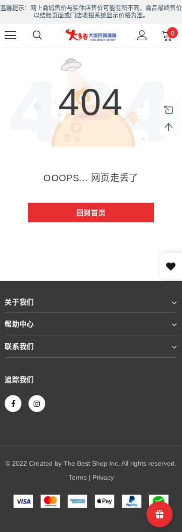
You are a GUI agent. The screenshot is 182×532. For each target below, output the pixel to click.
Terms (78, 477)
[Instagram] (36, 403)
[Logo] (91, 35)
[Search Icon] (37, 35)
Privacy (103, 477)
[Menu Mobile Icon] (10, 35)
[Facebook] (13, 403)
